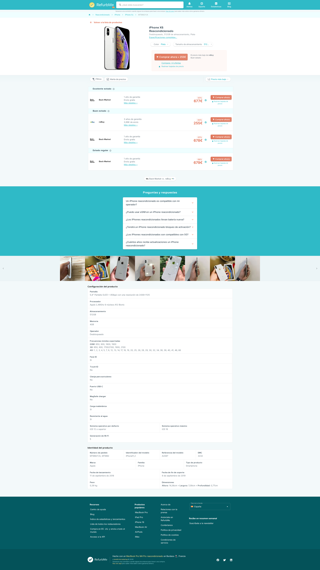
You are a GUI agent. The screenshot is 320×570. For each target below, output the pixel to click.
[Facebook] (217, 559)
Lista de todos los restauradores (105, 524)
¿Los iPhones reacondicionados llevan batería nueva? (155, 219)
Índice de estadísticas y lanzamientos (107, 519)
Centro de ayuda (98, 509)
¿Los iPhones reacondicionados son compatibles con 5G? (157, 234)
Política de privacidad (171, 530)
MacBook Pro (141, 512)
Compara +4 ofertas (171, 63)
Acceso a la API (97, 537)
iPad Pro (139, 517)
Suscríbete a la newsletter (201, 523)
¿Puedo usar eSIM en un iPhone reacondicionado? (153, 212)
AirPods (138, 532)
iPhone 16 (139, 522)
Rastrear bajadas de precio (172, 66)
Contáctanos (167, 525)
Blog (92, 514)
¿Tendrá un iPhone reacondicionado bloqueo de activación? (158, 227)
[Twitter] (224, 559)
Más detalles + (131, 103)
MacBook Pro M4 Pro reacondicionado (145, 556)
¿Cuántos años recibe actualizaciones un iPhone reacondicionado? (152, 244)
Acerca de (165, 504)
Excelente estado (102, 89)
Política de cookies (170, 535)
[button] (160, 44)
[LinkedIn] (231, 559)
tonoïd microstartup (121, 559)
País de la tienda (196, 503)
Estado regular (101, 150)
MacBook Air (141, 527)
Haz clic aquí (170, 11)
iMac (137, 537)
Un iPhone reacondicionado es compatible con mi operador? (153, 203)
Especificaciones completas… (163, 37)
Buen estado (100, 111)
